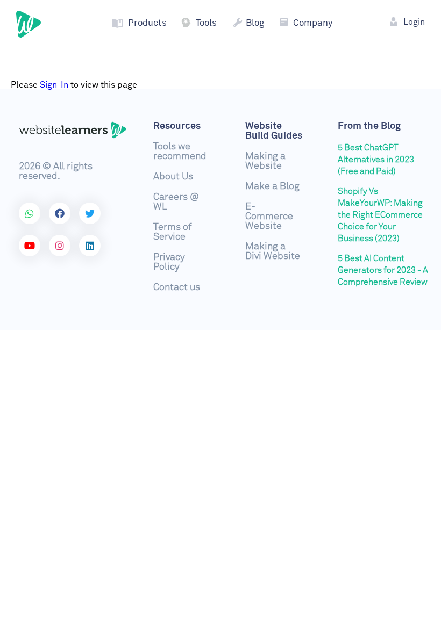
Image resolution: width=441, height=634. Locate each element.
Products (147, 23)
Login (414, 22)
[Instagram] (59, 245)
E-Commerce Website (269, 216)
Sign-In (54, 85)
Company (312, 23)
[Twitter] (90, 213)
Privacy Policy (169, 262)
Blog (255, 23)
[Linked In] (90, 245)
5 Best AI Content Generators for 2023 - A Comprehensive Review (383, 270)
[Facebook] (59, 213)
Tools (206, 23)
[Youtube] (29, 245)
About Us (173, 177)
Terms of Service (172, 232)
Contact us (176, 287)
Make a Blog (272, 186)
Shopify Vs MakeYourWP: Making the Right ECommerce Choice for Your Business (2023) (380, 215)
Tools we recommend (180, 151)
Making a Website (265, 161)
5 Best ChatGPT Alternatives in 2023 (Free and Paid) (376, 159)
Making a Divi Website (272, 251)
